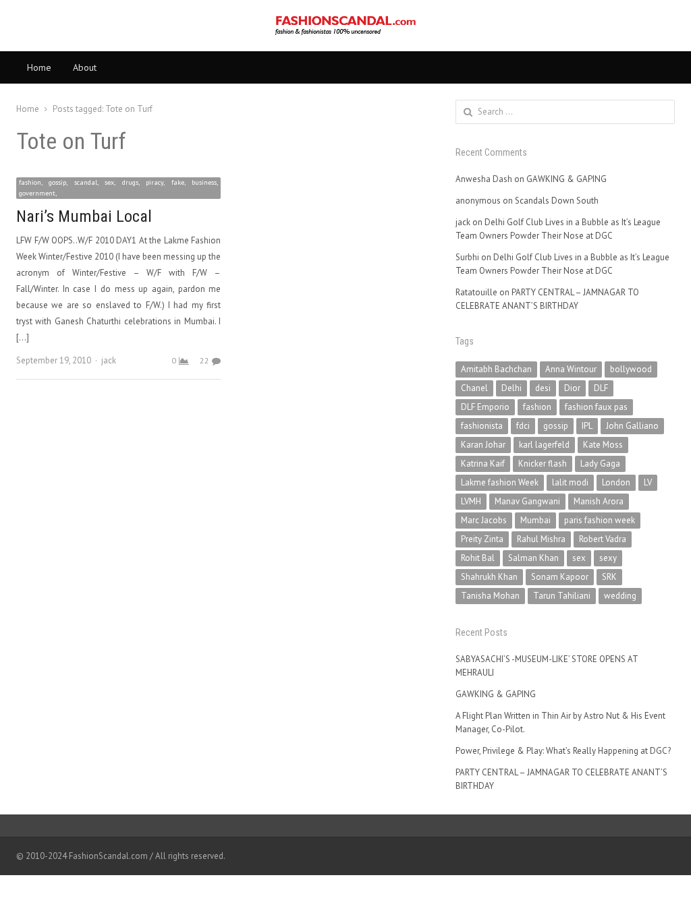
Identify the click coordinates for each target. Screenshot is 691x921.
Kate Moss (603, 444)
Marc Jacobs (484, 520)
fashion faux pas (596, 407)
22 (204, 360)
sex (579, 558)
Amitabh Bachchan (496, 369)
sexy (608, 558)
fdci (523, 426)
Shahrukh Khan (489, 577)
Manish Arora (599, 501)
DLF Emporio (485, 407)
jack (108, 360)
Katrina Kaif (483, 463)
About (84, 67)
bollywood (631, 369)
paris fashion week (599, 520)
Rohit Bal (478, 558)
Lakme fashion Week (499, 482)
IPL (587, 426)
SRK (609, 577)
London (616, 482)
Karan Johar (483, 444)
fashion (537, 407)
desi (543, 388)
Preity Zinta (482, 539)
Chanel (474, 388)
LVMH (471, 501)
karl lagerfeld (544, 444)
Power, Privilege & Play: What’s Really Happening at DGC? (563, 750)
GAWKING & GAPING (566, 179)
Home (39, 67)
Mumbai (535, 520)
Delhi (511, 388)
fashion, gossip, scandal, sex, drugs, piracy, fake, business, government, (118, 188)
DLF (601, 388)
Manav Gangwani (527, 501)
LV (648, 482)
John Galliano (632, 426)
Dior (572, 388)
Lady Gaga (600, 463)
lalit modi (570, 482)
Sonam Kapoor (559, 577)
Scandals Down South (557, 200)
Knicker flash (542, 463)
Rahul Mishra (541, 539)
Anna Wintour (571, 369)
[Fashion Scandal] (345, 25)
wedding (620, 595)
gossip (555, 426)
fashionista (482, 426)
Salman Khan (533, 558)
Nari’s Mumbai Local (84, 216)
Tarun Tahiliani (561, 595)
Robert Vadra (602, 539)
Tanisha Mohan (490, 595)
